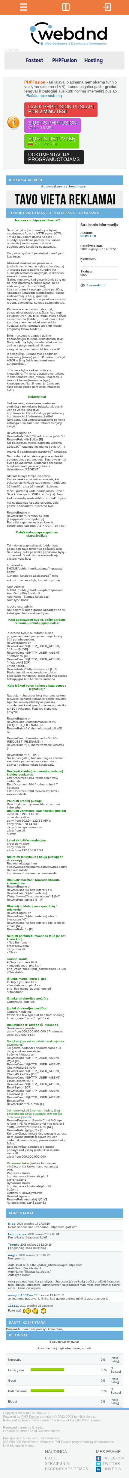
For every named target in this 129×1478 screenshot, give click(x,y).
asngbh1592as (20, 1295)
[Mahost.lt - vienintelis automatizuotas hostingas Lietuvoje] (64, 60)
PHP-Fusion (30, 1416)
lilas (12, 1223)
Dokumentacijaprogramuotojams (54, 157)
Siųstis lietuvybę (51, 141)
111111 (13, 1305)
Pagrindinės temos (66, 1469)
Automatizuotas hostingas (63, 186)
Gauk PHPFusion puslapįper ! (61, 109)
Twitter (111, 1464)
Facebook (113, 1458)
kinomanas (17, 1234)
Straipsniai (57, 1464)
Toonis (14, 1244)
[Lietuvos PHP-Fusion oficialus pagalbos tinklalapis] (68, 44)
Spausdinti (95, 285)
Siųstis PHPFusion (52, 125)
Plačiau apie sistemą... (45, 95)
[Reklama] (64, 206)
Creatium (38, 1427)
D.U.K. (51, 1458)
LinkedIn (112, 1469)
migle (13, 1255)
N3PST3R (88, 236)
